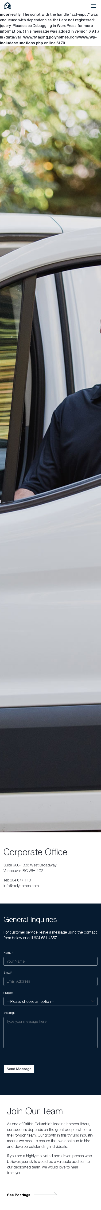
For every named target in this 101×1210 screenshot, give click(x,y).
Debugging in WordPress (55, 25)
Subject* (9, 993)
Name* (8, 952)
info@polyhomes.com (21, 886)
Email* (8, 972)
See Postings (18, 1195)
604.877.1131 (21, 880)
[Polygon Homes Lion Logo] (7, 5)
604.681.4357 (45, 938)
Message (10, 1013)
